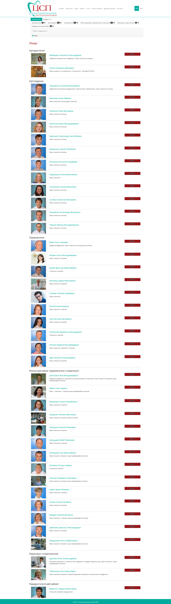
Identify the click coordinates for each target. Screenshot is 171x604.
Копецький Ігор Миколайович (62, 452)
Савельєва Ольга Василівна (62, 571)
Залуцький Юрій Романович (62, 439)
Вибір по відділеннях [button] (40, 31)
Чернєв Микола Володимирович (64, 224)
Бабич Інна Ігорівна (58, 388)
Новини (82, 8)
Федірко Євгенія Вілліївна (61, 514)
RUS (141, 8)
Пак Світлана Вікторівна (60, 318)
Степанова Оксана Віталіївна (62, 186)
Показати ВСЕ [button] (36, 19)
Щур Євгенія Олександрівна (62, 357)
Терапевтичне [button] (70, 23)
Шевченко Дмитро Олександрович (65, 527)
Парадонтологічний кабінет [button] (41, 26)
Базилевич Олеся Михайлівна (63, 401)
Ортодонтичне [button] (37, 23)
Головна (61, 8)
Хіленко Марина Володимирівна (64, 344)
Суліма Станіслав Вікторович (62, 199)
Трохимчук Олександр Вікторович (64, 212)
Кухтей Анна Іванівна (59, 306)
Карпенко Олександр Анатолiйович (65, 136)
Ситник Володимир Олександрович (65, 331)
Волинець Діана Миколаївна (62, 280)
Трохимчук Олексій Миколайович (64, 85)
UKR (136, 8)
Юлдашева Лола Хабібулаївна (63, 540)
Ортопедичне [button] (53, 23)
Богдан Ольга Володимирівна (63, 255)
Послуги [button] (68, 8)
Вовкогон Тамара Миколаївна (63, 588)
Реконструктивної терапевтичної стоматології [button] (96, 23)
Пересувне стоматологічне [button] (126, 23)
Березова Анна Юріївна (60, 98)
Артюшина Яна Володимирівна (63, 375)
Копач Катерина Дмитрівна (61, 67)
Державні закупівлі (109, 8)
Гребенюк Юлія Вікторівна (61, 110)
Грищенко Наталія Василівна (62, 414)
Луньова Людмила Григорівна (63, 477)
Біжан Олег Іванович (58, 242)
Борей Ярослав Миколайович (62, 267)
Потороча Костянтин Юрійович (63, 161)
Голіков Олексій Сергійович (62, 293)
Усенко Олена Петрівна (60, 501)
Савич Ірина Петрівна (59, 489)
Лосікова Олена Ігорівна (60, 465)
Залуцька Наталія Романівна (62, 427)
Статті (88, 8)
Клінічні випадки (97, 8)
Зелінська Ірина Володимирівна (63, 123)
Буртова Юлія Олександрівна (62, 558)
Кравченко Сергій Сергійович (62, 149)
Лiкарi (76, 8)
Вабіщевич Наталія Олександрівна (65, 55)
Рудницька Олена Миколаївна (63, 174)
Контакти (120, 8)
